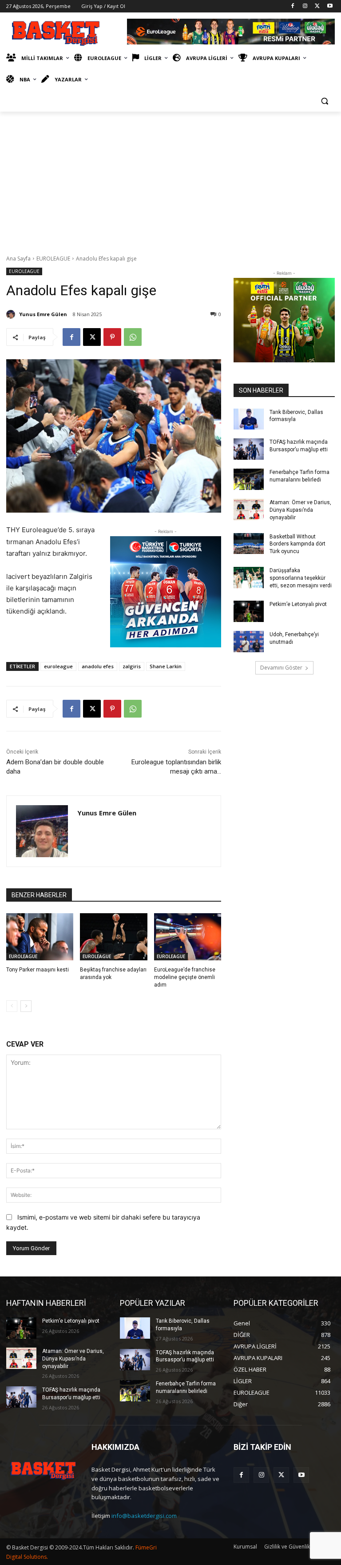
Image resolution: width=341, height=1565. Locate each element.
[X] (317, 6)
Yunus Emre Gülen (43, 314)
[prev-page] (11, 1006)
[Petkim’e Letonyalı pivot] (249, 611)
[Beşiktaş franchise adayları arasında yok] (113, 936)
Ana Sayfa (18, 258)
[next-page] (26, 1006)
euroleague (58, 666)
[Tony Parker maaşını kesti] (39, 936)
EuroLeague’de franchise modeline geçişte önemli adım (184, 977)
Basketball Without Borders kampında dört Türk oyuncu (297, 544)
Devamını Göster (281, 667)
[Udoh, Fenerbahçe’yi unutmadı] (249, 641)
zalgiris (132, 666)
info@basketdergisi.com (144, 1516)
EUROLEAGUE (53, 258)
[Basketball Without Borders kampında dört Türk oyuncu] (249, 543)
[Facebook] (293, 6)
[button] (324, 101)
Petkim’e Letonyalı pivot (298, 604)
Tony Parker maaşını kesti (37, 970)
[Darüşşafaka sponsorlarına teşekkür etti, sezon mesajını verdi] (249, 577)
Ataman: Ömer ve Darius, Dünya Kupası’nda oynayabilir (300, 510)
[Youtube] (330, 6)
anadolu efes (98, 666)
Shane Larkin (166, 666)
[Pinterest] (112, 337)
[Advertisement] (170, 178)
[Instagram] (305, 6)
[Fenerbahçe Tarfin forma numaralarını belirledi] (249, 479)
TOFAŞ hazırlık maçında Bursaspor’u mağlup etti (185, 1356)
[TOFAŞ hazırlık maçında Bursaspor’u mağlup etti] (249, 449)
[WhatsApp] (133, 337)
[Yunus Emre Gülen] (12, 314)
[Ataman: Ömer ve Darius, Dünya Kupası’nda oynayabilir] (249, 509)
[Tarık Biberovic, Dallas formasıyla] (249, 419)
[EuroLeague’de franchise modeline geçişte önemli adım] (187, 936)
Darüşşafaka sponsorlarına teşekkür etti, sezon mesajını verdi (301, 578)
